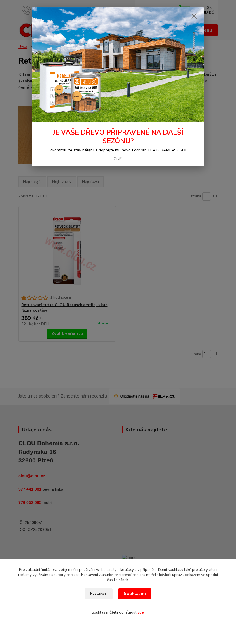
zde (140, 612)
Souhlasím (135, 593)
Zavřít (118, 159)
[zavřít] (194, 16)
